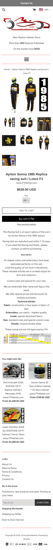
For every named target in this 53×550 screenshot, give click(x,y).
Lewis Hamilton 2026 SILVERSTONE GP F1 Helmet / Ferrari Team (13, 431)
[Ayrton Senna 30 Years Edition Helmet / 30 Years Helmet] (40, 370)
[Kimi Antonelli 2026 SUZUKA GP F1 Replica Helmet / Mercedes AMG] (13, 370)
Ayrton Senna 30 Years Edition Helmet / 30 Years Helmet (39, 386)
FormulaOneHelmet (29, 535)
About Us (7, 464)
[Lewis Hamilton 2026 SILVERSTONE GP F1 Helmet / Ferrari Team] (13, 415)
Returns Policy (9, 468)
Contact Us (8, 479)
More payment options (26, 224)
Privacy (6, 475)
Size (26, 195)
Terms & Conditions (12, 471)
